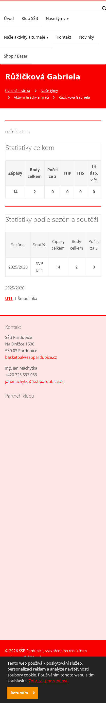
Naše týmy (55, 18)
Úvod (9, 18)
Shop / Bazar (16, 56)
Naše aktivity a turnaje (24, 37)
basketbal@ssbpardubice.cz (31, 357)
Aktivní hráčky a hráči (31, 97)
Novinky (86, 37)
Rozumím (20, 692)
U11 (9, 298)
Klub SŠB (30, 18)
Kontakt (64, 37)
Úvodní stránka (17, 90)
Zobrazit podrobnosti (49, 681)
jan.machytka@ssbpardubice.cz (34, 381)
